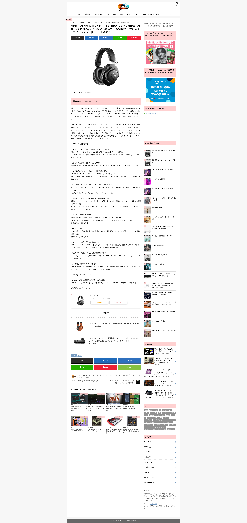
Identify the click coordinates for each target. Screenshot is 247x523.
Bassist (151, 410)
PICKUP (173, 413)
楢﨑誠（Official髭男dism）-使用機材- (164, 311)
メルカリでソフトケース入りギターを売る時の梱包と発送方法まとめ (164, 303)
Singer (168, 415)
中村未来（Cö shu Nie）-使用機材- (163, 169)
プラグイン (172, 424)
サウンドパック (161, 422)
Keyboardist (154, 413)
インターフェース (157, 417)
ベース (146, 427)
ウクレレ (166, 417)
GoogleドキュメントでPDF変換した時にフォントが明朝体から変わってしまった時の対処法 (164, 285)
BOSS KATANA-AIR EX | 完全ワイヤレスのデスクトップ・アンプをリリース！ (164, 383)
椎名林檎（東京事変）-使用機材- (162, 236)
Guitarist (147, 413)
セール (107, 14)
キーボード (173, 420)
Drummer (164, 410)
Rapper (158, 415)
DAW (156, 410)
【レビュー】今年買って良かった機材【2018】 (164, 199)
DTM (80, 355)
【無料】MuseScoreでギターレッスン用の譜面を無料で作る (164, 227)
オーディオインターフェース (160, 420)
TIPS (128, 14)
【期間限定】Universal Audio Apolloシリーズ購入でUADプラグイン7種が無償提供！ (164, 362)
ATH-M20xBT (94, 295)
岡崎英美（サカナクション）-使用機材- (163, 161)
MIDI (159, 413)
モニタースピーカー (160, 427)
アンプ (149, 417)
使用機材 (78, 14)
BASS (146, 410)
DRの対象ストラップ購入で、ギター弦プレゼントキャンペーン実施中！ (164, 351)
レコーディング (162, 429)
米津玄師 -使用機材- (158, 264)
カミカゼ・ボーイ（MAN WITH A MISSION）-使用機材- (162, 294)
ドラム (165, 424)
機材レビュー (88, 14)
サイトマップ (167, 14)
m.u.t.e (122, 520)
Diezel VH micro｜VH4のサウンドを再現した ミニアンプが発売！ (164, 275)
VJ (145, 417)
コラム (135, 14)
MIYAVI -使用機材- (158, 245)
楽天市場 (118, 302)
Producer (152, 415)
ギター (146, 422)
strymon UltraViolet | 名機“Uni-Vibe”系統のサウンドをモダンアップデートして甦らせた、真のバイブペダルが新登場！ (159, 373)
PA (168, 413)
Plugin (146, 415)
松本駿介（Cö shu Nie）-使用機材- (163, 188)
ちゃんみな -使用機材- (159, 179)
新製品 (114, 14)
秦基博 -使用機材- (157, 207)
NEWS (121, 14)
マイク (151, 427)
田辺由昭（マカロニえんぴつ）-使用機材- (163, 218)
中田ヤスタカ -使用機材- (159, 255)
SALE (163, 415)
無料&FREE (98, 14)
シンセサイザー (158, 424)
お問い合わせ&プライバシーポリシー (150, 14)
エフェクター (148, 420)
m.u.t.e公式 (153, 504)
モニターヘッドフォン (150, 429)
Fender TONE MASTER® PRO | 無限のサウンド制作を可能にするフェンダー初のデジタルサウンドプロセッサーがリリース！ (159, 394)
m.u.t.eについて (150, 441)
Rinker (97, 297)
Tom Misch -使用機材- (159, 321)
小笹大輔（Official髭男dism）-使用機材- (164, 331)
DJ (160, 410)
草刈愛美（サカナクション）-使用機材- (163, 152)
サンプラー (170, 422)
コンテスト (152, 422)
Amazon (99, 302)
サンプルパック (149, 424)
